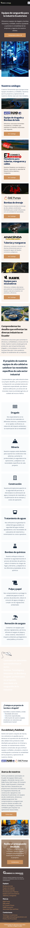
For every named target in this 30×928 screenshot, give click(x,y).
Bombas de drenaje (9, 890)
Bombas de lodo (8, 886)
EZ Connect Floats (8, 905)
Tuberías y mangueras (9, 895)
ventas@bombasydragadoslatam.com (15, 917)
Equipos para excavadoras (11, 894)
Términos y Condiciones (10, 915)
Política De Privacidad (10, 919)
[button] (29, 3)
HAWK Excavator (8, 907)
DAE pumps (6, 903)
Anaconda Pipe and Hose (10, 909)
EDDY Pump (6, 901)
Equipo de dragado (9, 888)
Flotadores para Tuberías (10, 892)
